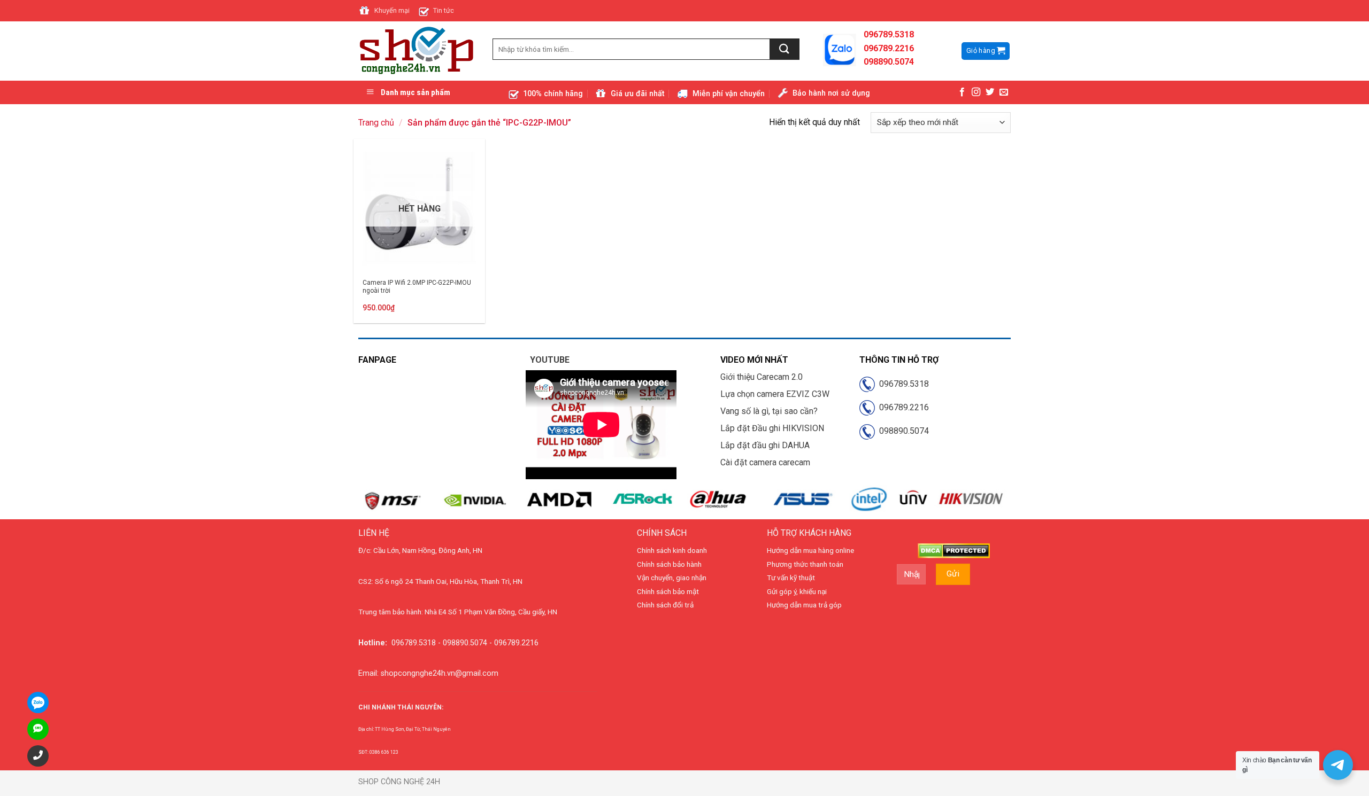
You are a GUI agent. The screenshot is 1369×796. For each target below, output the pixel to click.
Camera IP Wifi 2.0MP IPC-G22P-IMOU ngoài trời (417, 287)
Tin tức (443, 10)
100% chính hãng (553, 93)
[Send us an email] (1003, 92)
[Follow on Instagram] (976, 92)
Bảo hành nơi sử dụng (831, 93)
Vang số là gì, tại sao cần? (769, 411)
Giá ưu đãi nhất (637, 93)
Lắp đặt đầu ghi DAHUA (765, 445)
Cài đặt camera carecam (765, 462)
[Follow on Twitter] (990, 92)
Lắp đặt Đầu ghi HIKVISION (772, 428)
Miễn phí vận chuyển (729, 93)
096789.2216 (902, 407)
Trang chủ (376, 123)
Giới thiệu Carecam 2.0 (761, 377)
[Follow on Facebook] (962, 92)
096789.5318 (902, 384)
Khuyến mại (392, 10)
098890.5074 (902, 431)
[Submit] (784, 49)
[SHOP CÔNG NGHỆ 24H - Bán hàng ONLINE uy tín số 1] (417, 51)
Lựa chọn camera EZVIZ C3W (774, 394)
